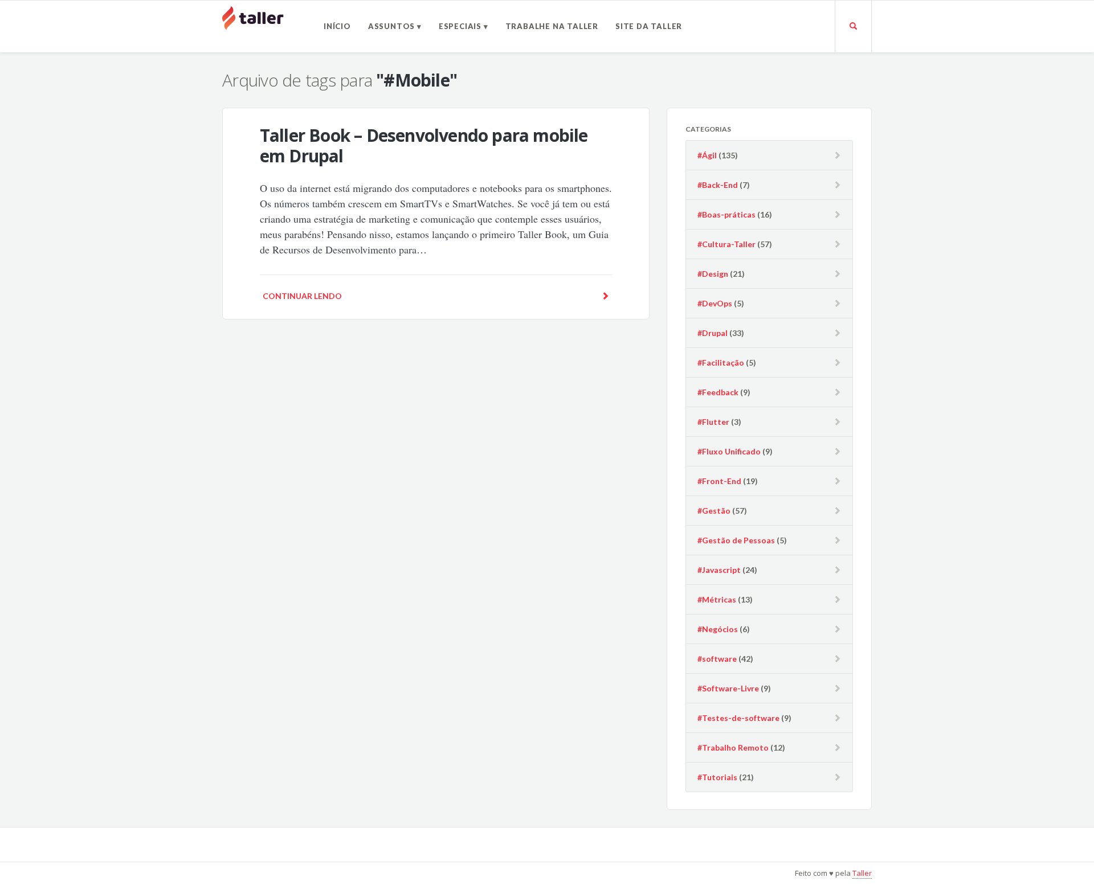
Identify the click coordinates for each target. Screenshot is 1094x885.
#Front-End (719, 481)
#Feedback (717, 392)
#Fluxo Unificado (729, 451)
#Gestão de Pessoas (736, 540)
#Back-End (717, 185)
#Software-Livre (728, 688)
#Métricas (716, 599)
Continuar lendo (302, 296)
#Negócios (717, 629)
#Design (712, 273)
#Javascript (719, 570)
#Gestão (713, 510)
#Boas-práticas (726, 214)
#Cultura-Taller (726, 244)
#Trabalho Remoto (733, 747)
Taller (862, 873)
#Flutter (713, 422)
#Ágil (707, 155)
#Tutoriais (717, 777)
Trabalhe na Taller (551, 26)
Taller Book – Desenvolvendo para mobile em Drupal (424, 145)
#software (717, 658)
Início (337, 26)
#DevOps (714, 303)
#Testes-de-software (738, 718)
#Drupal (712, 333)
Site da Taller (648, 26)
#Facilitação (720, 362)
